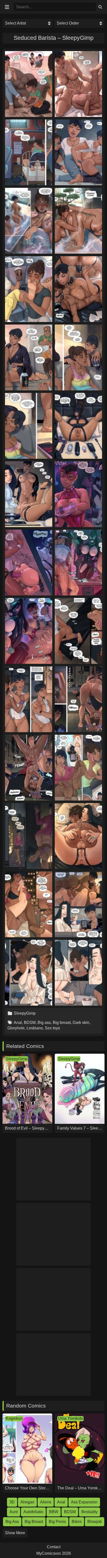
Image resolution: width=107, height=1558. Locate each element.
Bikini (77, 1521)
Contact (53, 1547)
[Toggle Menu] (6, 7)
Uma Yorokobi (70, 1418)
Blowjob (94, 1521)
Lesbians (35, 1028)
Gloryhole (16, 1028)
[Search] (100, 7)
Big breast (62, 1022)
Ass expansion (84, 1502)
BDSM (30, 1022)
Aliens (45, 1502)
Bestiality (89, 1512)
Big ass (44, 1022)
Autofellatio (33, 1512)
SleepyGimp (25, 1013)
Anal (18, 1022)
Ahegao (27, 1502)
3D (12, 1502)
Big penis (57, 1521)
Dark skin (81, 1022)
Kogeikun (14, 1418)
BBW (53, 1512)
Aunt (13, 1512)
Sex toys (52, 1028)
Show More (15, 1533)
